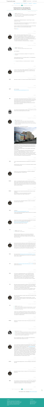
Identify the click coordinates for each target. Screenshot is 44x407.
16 (20, 5)
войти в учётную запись (33, 391)
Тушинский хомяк (11, 1)
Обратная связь (33, 403)
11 (13, 5)
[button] (42, 390)
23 (30, 5)
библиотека (29, 1)
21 (27, 5)
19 (24, 5)
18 (23, 5)
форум (25, 1)
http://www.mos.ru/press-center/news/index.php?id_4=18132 (21, 211)
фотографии (34, 1)
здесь (17, 28)
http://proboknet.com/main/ (31, 346)
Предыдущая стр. (25, 3)
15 (19, 5)
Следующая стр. (30, 3)
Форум (14, 3)
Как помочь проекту (33, 402)
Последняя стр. (35, 3)
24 (31, 5)
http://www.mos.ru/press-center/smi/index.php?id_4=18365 (26, 263)
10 (12, 5)
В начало (22, 3)
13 (16, 5)
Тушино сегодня (18, 3)
